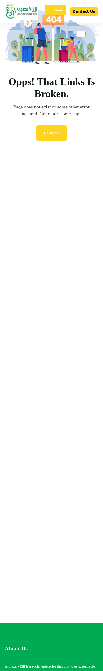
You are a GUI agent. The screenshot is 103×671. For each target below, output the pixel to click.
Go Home (51, 133)
